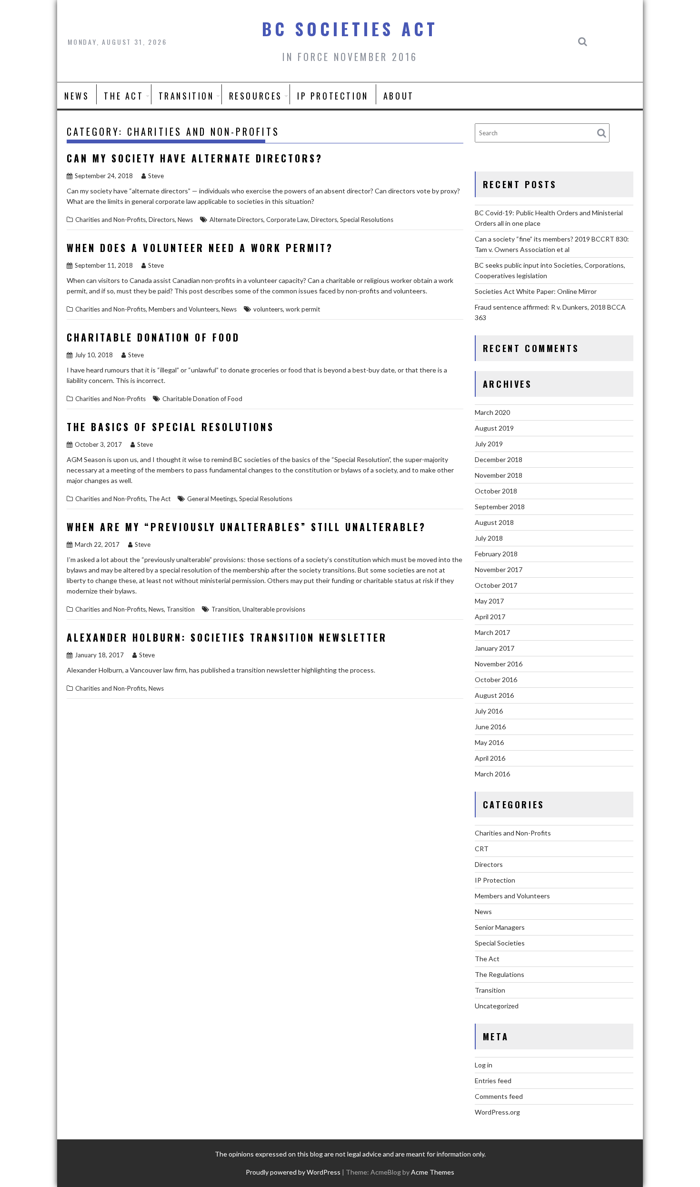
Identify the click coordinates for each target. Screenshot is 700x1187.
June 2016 (490, 727)
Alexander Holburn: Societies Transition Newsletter (227, 637)
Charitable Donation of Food (153, 337)
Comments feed (499, 1096)
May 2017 (489, 601)
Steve (156, 176)
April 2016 (490, 758)
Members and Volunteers (184, 309)
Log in (483, 1065)
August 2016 (494, 695)
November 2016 (498, 664)
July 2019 (489, 444)
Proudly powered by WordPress (293, 1172)
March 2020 (492, 412)
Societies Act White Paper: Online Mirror (536, 291)
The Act (123, 96)
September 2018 (500, 507)
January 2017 (494, 648)
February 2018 (496, 554)
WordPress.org (497, 1112)
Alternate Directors (236, 219)
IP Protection (333, 96)
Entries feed (493, 1080)
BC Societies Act (350, 28)
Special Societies (500, 943)
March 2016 (492, 774)
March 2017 (492, 632)
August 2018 (494, 522)
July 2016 (489, 711)
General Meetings (211, 499)
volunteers (268, 309)
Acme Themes (432, 1172)
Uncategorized (497, 1006)
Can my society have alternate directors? (195, 158)
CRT (482, 849)
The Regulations (499, 974)
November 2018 (498, 475)
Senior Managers (500, 927)
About (398, 96)
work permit (303, 309)
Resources (255, 96)
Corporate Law (287, 219)
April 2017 (490, 617)
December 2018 (498, 459)
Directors (162, 219)
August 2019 (494, 428)
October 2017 (496, 585)
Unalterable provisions (273, 609)
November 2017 (498, 569)
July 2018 (489, 538)
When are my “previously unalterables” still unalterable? (246, 527)
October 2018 (496, 491)
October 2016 (496, 679)
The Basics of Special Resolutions (170, 427)
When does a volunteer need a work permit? (200, 248)
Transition (186, 96)
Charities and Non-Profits (110, 219)
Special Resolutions (366, 219)
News (76, 96)
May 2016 (489, 742)
